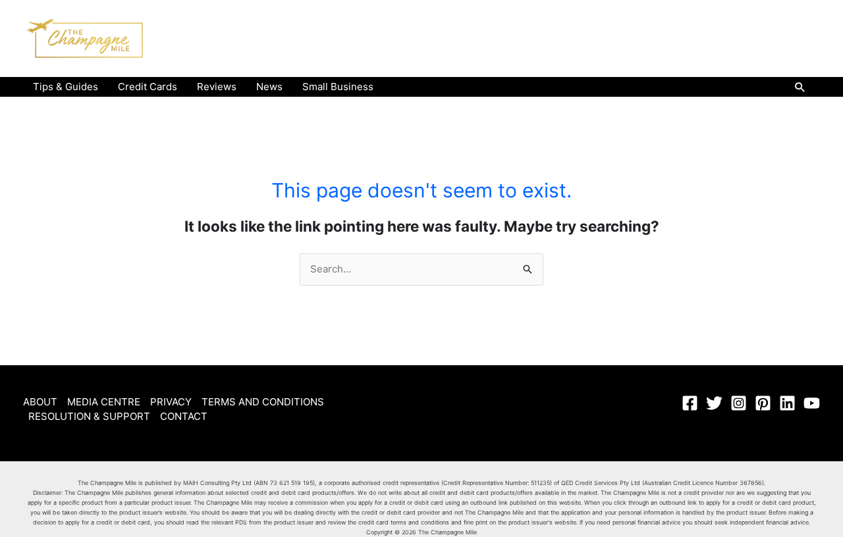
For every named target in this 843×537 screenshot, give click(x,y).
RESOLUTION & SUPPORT (89, 416)
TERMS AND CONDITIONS (263, 402)
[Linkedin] (787, 403)
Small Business (337, 86)
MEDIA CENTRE (103, 402)
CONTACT (183, 416)
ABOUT (40, 402)
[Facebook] (690, 403)
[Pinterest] (763, 403)
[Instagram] (738, 403)
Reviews (216, 86)
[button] (800, 86)
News (269, 86)
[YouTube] (811, 403)
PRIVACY (171, 402)
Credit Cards (147, 86)
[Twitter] (714, 403)
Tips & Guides (65, 86)
